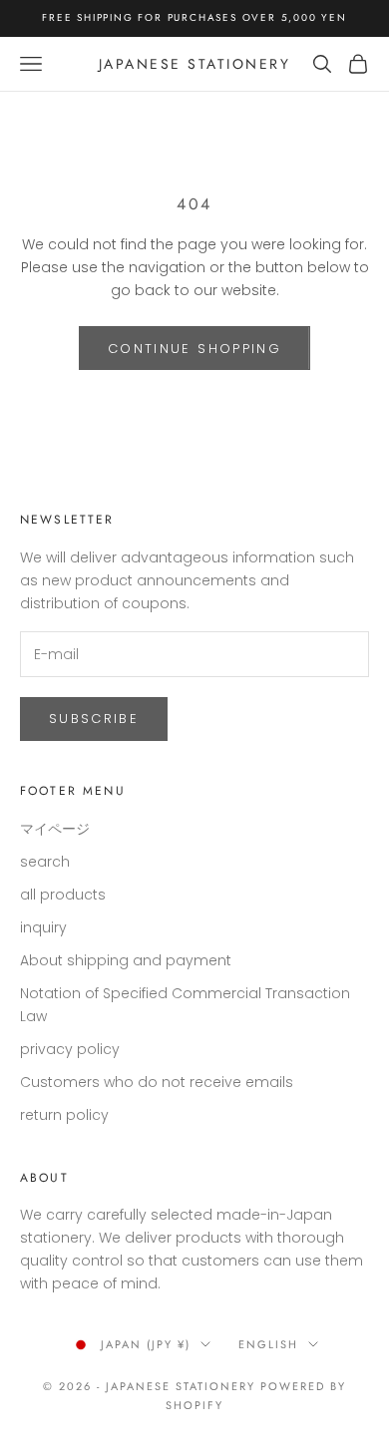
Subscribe (94, 718)
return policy (64, 1115)
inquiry (43, 927)
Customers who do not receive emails (156, 1082)
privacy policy (70, 1049)
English (268, 1344)
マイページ (55, 829)
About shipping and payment (125, 960)
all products (63, 895)
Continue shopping (194, 348)
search (45, 862)
